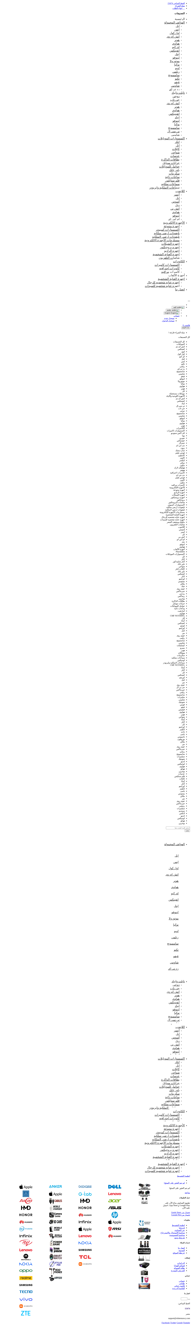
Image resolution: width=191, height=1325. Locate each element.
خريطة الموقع (179, 1253)
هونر (176, 880)
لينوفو (175, 912)
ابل (177, 855)
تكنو (176, 949)
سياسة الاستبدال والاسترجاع (173, 1233)
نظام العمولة (179, 1268)
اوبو (176, 931)
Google (180, 1323)
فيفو (176, 956)
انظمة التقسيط (178, 1225)
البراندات (181, 1263)
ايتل (176, 906)
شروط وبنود (179, 1238)
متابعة (187, 1193)
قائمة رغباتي (179, 1286)
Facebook (166, 1323)
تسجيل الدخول (168, 321)
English (168, 313)
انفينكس (174, 899)
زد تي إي (173, 968)
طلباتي (182, 1283)
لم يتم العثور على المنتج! (174, 1183)
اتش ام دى (172, 874)
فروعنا (182, 1228)
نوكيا (176, 924)
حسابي (182, 1281)
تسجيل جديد (169, 318)
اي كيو (175, 893)
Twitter (173, 1323)
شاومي (174, 962)
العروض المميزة (178, 1270)
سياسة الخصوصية (177, 1235)
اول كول (174, 868)
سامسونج (173, 943)
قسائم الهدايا (179, 1266)
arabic (169, 310)
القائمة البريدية (178, 1288)
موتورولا (174, 918)
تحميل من (180, 1212)
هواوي (175, 887)
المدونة (182, 1250)
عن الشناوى (179, 1230)
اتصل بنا (181, 1248)
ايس (176, 862)
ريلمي (175, 937)
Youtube (186, 1323)
